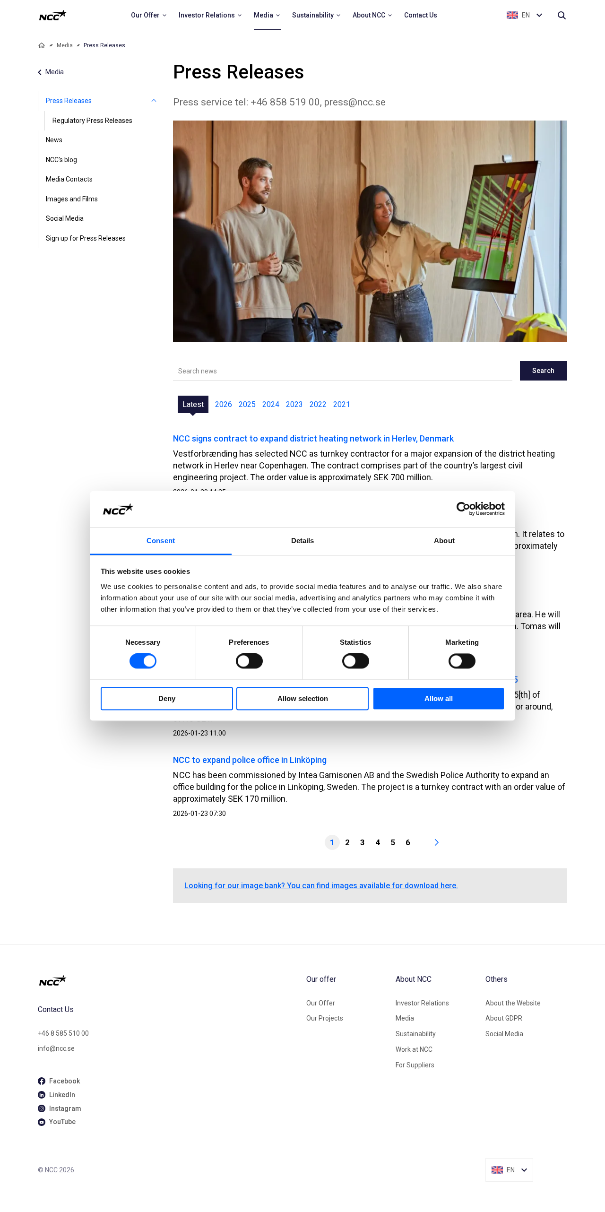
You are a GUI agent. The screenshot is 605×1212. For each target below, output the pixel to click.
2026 (223, 404)
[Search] (561, 15)
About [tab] (444, 541)
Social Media (65, 218)
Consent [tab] (161, 541)
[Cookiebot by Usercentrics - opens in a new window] (463, 509)
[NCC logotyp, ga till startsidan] (53, 15)
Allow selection (302, 698)
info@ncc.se (56, 1048)
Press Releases (69, 100)
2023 (294, 404)
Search (543, 370)
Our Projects (324, 1018)
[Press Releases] (154, 101)
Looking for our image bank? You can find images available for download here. (321, 885)
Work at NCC (414, 1049)
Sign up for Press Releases (86, 238)
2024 (270, 404)
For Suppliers (415, 1065)
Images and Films (72, 199)
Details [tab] (302, 541)
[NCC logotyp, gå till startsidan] (168, 980)
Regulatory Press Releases (92, 120)
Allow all (438, 698)
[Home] (41, 45)
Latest (193, 404)
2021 (341, 404)
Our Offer (320, 1003)
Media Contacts (69, 179)
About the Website (513, 1003)
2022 (318, 404)
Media (65, 45)
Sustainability (416, 1034)
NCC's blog (61, 160)
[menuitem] (149, 15)
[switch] (249, 661)
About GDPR (503, 1018)
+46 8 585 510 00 (63, 1033)
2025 (247, 404)
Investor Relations (422, 1003)
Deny (166, 698)
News (54, 140)
